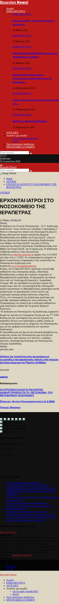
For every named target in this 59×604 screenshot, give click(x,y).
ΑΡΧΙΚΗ (5, 192)
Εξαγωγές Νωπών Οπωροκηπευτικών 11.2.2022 (27, 401)
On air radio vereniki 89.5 (25, 138)
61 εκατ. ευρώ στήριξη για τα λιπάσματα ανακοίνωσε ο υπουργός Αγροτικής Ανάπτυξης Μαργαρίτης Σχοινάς (29, 506)
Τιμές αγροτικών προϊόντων (20, 144)
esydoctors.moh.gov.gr (22, 254)
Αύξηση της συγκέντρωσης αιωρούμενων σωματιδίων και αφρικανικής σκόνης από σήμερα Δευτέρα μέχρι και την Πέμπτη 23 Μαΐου (29, 359)
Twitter (9, 569)
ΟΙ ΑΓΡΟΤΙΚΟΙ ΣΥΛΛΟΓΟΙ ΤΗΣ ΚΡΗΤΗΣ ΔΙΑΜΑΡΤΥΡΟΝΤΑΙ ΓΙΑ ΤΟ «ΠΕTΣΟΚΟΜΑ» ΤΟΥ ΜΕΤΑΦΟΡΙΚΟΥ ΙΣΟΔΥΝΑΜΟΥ (26, 392)
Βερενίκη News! (14, 2)
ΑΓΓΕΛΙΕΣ (12, 132)
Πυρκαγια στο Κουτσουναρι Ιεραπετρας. (26, 511)
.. (23, 266)
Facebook (11, 566)
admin (4, 376)
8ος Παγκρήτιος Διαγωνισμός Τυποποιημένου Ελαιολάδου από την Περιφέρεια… (32, 79)
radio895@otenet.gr (22, 555)
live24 (16, 141)
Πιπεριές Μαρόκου (10, 407)
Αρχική (10, 8)
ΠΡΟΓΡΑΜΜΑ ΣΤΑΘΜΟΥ (20, 147)
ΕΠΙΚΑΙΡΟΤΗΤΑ (15, 11)
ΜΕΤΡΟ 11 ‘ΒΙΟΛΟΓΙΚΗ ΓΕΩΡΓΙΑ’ (30, 121)
